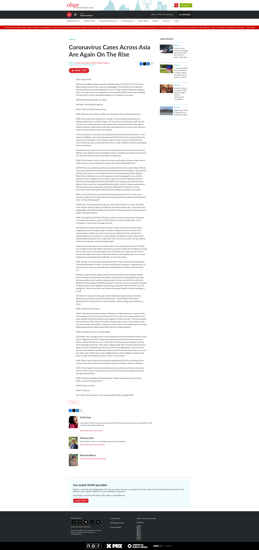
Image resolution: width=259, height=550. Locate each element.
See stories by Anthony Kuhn (92, 444)
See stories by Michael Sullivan (93, 458)
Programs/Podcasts (108, 21)
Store (176, 21)
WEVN (139, 534)
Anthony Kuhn (90, 63)
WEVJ (138, 532)
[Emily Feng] (73, 422)
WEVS (139, 539)
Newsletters (89, 21)
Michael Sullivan (103, 63)
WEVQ (139, 537)
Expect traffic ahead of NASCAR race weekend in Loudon (181, 112)
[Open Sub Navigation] (81, 21)
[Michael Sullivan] (73, 460)
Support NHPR (80, 500)
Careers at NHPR (115, 527)
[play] (69, 15)
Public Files (140, 522)
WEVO (139, 536)
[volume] (75, 14)
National (72, 39)
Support (186, 5)
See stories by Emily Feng (91, 430)
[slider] (78, 15)
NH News (177, 45)
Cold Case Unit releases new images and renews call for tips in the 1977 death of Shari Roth (181, 52)
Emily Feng (80, 63)
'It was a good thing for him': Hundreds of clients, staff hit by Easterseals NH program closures (180, 72)
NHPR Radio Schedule (117, 523)
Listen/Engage (127, 21)
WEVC (139, 528)
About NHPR (143, 21)
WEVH (139, 531)
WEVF (139, 529)
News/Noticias (73, 21)
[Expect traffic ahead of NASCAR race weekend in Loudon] (166, 110)
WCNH (139, 526)
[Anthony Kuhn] (73, 443)
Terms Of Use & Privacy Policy (146, 518)
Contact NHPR (114, 518)
